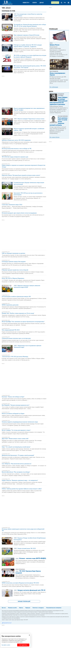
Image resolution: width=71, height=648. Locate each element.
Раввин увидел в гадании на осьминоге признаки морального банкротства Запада (23, 166)
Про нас (4, 607)
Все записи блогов (54, 137)
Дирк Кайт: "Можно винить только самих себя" (15, 438)
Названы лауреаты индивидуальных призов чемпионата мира (20, 422)
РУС (65, 2)
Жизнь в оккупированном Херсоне (57, 74)
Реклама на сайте (12, 607)
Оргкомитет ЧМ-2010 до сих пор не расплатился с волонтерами (28, 194)
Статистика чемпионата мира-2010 (12, 204)
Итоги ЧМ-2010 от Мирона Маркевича (13, 278)
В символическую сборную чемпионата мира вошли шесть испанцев (29, 183)
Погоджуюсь (23, 645)
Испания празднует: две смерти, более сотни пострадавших (19, 213)
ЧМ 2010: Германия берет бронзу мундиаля (28, 572)
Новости (26, 2)
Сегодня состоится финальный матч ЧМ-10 (29, 590)
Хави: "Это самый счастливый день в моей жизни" (16, 447)
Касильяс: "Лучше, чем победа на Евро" (13, 397)
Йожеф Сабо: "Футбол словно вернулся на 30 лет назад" (18, 313)
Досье (42, 2)
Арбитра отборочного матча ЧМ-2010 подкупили (16, 140)
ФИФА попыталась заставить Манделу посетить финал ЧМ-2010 (20, 583)
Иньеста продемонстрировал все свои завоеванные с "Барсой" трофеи (29, 109)
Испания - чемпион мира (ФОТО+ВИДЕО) (31, 558)
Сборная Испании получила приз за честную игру (16, 338)
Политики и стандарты (38, 607)
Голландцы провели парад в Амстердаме (14, 261)
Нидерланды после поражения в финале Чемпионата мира (27, 346)
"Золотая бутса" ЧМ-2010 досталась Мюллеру (15, 356)
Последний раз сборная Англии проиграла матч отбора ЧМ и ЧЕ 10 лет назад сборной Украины (30, 25)
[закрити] (29, 635)
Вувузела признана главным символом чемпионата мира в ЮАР (27, 286)
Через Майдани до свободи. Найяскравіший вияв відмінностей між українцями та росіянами (58, 100)
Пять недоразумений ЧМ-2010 (11, 330)
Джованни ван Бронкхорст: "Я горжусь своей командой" (18, 455)
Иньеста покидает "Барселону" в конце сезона (29, 119)
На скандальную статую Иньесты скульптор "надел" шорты (28, 15)
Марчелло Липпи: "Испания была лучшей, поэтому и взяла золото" (21, 175)
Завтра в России (54, 45)
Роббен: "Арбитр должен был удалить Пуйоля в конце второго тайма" (22, 489)
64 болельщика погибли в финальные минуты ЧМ (16, 296)
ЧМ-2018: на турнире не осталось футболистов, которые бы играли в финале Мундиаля (30, 56)
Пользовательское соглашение (53, 607)
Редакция (27, 607)
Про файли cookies (6, 645)
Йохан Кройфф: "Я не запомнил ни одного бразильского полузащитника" (23, 321)
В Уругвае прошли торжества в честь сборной (15, 270)
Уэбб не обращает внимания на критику (13, 253)
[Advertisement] (22, 91)
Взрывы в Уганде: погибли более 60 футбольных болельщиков (29, 539)
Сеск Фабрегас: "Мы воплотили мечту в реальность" (16, 464)
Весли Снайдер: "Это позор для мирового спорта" (16, 430)
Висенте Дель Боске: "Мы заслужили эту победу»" (16, 472)
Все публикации (54, 87)
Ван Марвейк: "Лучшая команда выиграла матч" (16, 405)
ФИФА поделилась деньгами (10, 305)
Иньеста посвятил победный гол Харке (13, 413)
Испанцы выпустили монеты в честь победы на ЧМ (16, 148)
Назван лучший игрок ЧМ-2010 (25, 548)
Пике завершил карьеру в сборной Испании (26, 35)
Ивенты (21, 607)
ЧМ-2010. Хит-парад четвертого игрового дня (15, 157)
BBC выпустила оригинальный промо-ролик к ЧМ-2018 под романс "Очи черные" (30, 66)
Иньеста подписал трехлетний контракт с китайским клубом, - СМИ (29, 129)
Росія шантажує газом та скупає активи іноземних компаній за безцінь (58, 121)
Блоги (35, 2)
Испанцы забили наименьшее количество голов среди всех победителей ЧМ (23, 530)
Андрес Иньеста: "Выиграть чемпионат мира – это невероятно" (20, 480)
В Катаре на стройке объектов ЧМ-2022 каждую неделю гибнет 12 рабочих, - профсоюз (28, 45)
